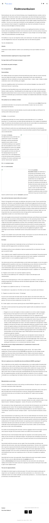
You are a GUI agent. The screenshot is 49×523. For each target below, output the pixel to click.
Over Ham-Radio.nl (6, 510)
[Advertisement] (11, 491)
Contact (3, 508)
